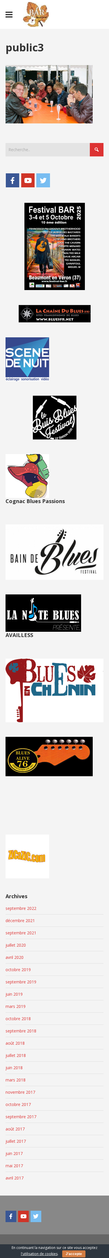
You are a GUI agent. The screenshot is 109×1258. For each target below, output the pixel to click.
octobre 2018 (18, 1018)
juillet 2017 (16, 1141)
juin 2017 (14, 1153)
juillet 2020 (16, 945)
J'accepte (74, 1254)
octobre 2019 (18, 969)
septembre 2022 (21, 908)
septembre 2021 (21, 933)
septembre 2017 (21, 1116)
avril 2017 (15, 1178)
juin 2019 (14, 994)
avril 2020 (15, 957)
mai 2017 (14, 1165)
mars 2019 (16, 1006)
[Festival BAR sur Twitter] (43, 180)
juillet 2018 (16, 1055)
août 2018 (15, 1043)
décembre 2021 (20, 920)
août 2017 (15, 1129)
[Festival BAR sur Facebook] (12, 180)
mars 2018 (16, 1080)
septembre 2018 (21, 1031)
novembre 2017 (20, 1092)
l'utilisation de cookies (39, 1253)
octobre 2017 (18, 1104)
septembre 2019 (21, 982)
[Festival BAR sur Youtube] (28, 180)
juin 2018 (14, 1067)
